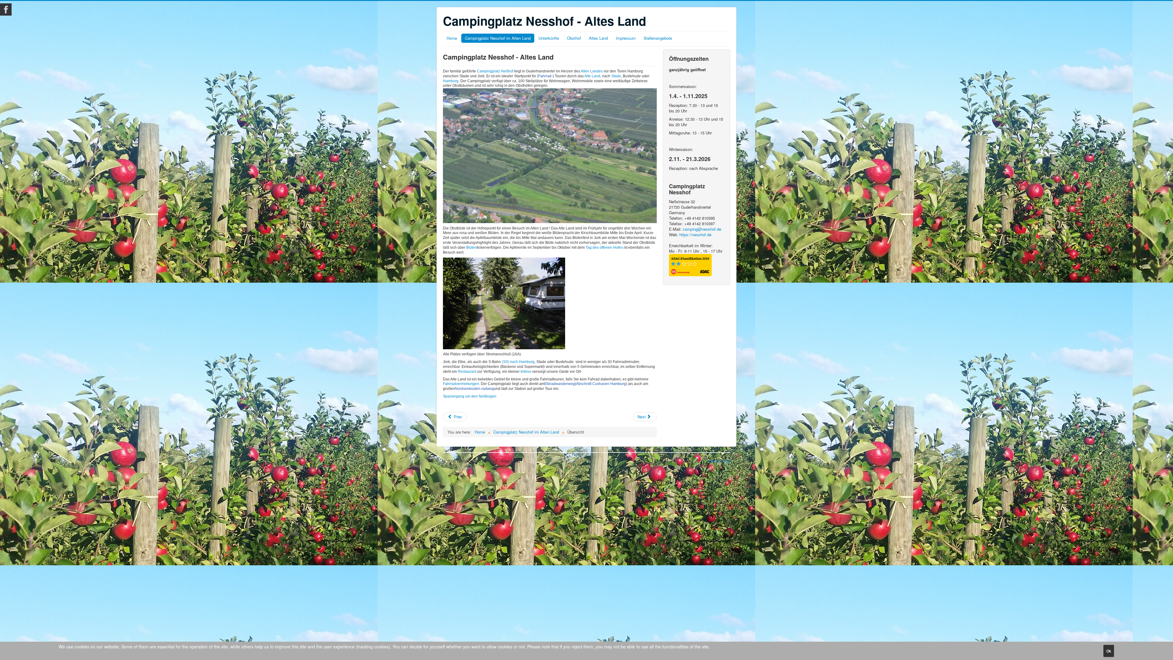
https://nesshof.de (695, 234)
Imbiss (526, 371)
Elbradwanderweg (559, 384)
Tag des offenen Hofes (604, 247)
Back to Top (719, 461)
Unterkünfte (549, 38)
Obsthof (574, 38)
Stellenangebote (658, 38)
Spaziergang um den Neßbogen (469, 396)
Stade (616, 76)
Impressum (626, 38)
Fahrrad (544, 76)
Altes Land (598, 38)
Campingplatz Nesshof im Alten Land (498, 38)
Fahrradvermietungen (461, 384)
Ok (1108, 650)
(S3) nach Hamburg (518, 362)
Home (452, 38)
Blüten (471, 247)
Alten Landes (592, 71)
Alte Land (592, 76)
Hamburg (451, 81)
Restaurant (467, 371)
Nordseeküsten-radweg (474, 389)
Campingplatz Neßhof (495, 71)
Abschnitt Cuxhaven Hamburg (601, 384)
